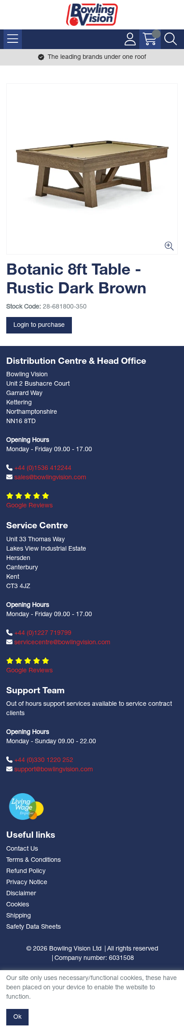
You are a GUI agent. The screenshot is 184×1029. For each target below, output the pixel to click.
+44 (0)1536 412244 (42, 468)
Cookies (17, 904)
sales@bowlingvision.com (49, 477)
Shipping (18, 916)
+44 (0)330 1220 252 (43, 760)
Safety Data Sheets (33, 927)
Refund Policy (26, 871)
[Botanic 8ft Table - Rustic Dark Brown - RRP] (92, 169)
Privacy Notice (26, 882)
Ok (17, 1017)
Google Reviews (29, 505)
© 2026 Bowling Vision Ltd (63, 949)
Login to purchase (39, 325)
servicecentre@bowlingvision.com (61, 642)
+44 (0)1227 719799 (42, 633)
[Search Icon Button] (170, 39)
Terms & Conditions (33, 860)
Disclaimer (21, 893)
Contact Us (22, 849)
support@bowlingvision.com (53, 769)
